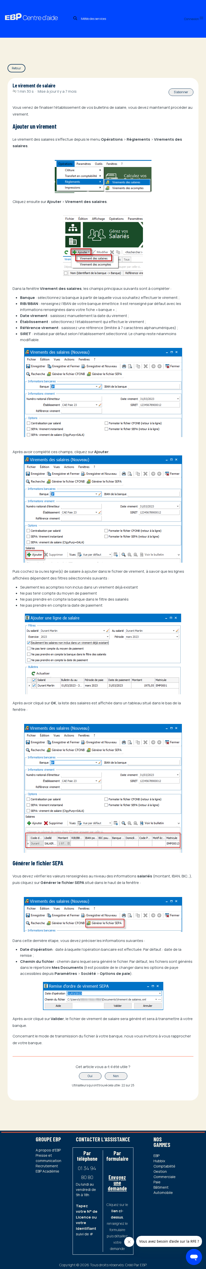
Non (116, 1076)
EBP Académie (47, 1171)
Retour (16, 68)
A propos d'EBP (48, 1150)
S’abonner (181, 92)
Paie (157, 1182)
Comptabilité (164, 1166)
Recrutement (47, 1166)
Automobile (163, 1192)
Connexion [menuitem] (191, 19)
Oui (90, 1076)
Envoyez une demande (117, 1182)
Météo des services (93, 19)
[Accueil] (36, 11)
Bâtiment (161, 1187)
